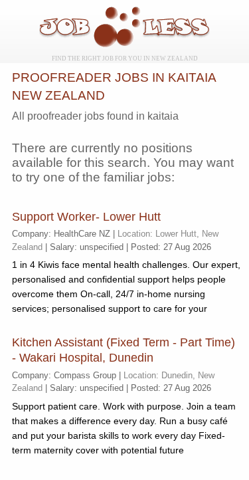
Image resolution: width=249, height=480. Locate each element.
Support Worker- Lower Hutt (86, 216)
